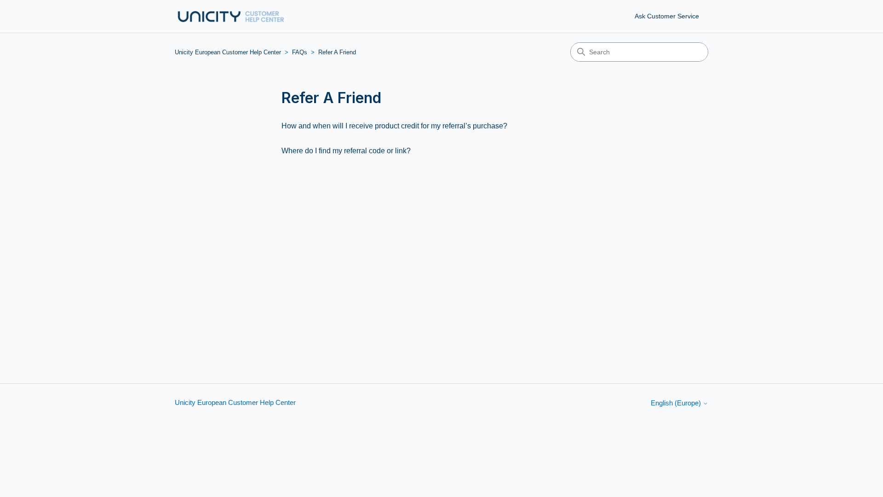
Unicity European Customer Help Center (228, 52)
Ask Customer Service (667, 16)
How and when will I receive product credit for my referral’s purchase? (394, 126)
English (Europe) (677, 403)
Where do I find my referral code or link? (346, 151)
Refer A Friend (337, 52)
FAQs (299, 52)
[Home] (231, 16)
